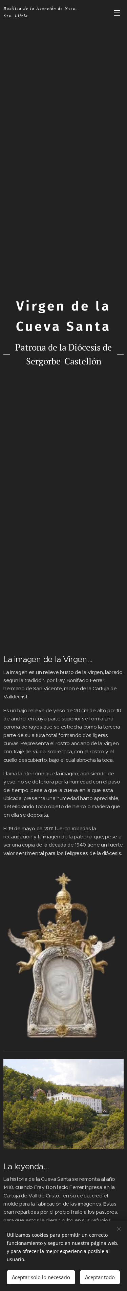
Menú (117, 12)
